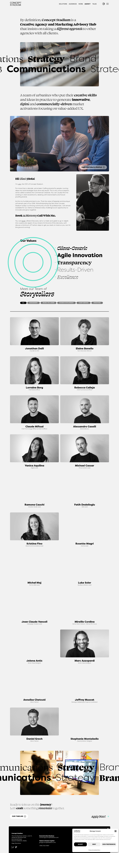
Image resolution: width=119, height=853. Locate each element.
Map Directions (16, 843)
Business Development (66, 303)
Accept (80, 844)
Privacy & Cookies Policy (94, 850)
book (23, 221)
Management (33, 303)
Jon (19, 184)
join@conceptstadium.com (47, 842)
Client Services (83, 303)
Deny (94, 844)
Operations (97, 303)
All (23, 303)
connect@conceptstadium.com (49, 837)
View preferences (108, 844)
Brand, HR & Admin (48, 303)
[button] (115, 831)
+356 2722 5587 (44, 845)
